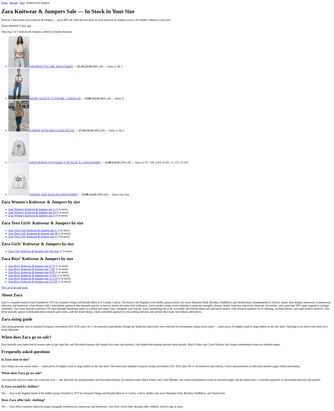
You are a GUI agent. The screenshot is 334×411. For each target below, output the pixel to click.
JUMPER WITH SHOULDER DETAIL (52, 130)
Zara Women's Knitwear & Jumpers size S (31, 215)
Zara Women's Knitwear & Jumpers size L (31, 209)
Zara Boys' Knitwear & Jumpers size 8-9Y (31, 272)
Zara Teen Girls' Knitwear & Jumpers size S (32, 236)
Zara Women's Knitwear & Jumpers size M (32, 212)
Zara (22, 2)
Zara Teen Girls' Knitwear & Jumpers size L (32, 230)
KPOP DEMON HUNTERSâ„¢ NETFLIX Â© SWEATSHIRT (65, 162)
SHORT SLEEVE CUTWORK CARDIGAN (55, 98)
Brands (14, 2)
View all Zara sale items (14, 287)
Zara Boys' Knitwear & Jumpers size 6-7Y (31, 266)
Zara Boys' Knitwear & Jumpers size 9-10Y (32, 275)
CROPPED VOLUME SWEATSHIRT (51, 66)
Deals (4, 2)
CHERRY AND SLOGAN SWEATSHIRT (53, 194)
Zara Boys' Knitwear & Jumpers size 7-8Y (31, 269)
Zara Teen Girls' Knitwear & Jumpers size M (33, 233)
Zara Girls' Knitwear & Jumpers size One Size (33, 251)
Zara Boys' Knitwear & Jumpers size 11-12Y (33, 278)
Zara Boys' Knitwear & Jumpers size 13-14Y (33, 281)
